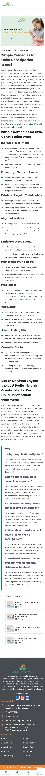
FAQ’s (25, 738)
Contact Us (28, 751)
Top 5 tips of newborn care (27, 627)
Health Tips (28, 747)
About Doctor (7, 747)
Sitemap (27, 755)
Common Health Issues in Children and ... (26, 615)
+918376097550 (11, 712)
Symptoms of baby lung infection (26, 639)
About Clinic (6, 743)
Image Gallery (7, 751)
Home (4, 738)
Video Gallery (7, 755)
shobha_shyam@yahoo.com (18, 720)
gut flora (26, 299)
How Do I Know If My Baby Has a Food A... (28, 603)
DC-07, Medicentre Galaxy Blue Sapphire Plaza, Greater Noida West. (22, 706)
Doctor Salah (29, 743)
